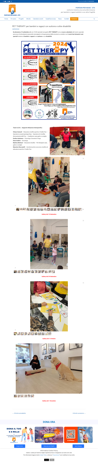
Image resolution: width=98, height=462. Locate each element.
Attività (28, 19)
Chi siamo (13, 19)
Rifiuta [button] (52, 460)
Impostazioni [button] (56, 455)
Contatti (66, 19)
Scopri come (19, 446)
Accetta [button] (46, 459)
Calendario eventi (38, 19)
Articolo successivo (79, 413)
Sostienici (74, 19)
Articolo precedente (19, 413)
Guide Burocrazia (51, 19)
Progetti (21, 19)
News (60, 19)
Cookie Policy (43, 455)
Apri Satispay (78, 446)
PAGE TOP (94, 446)
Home (6, 19)
